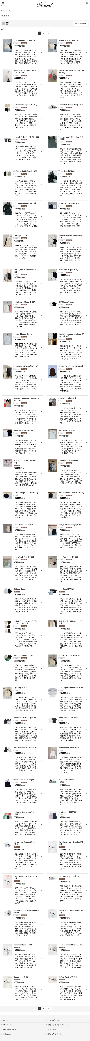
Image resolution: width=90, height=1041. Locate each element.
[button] (3, 4)
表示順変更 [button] (82, 23)
